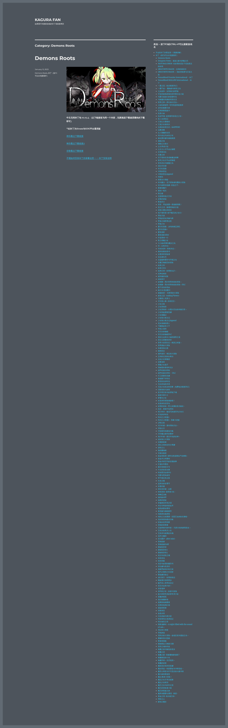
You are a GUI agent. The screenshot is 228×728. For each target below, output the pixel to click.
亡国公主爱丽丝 (164, 122)
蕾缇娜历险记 (163, 575)
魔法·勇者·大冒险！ (165, 677)
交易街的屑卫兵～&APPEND (169, 127)
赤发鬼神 (161, 588)
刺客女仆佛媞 (163, 180)
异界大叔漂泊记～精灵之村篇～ (170, 343)
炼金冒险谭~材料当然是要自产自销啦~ (173, 456)
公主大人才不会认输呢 (166, 149)
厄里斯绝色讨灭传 (165, 196)
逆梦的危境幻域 (164, 605)
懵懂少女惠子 (163, 365)
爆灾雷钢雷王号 (164, 467)
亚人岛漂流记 (163, 119)
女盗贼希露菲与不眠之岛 (167, 260)
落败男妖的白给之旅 (165, 569)
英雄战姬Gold (163, 544)
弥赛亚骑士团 (163, 348)
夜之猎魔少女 (163, 240)
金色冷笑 (161, 613)
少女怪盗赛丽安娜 (165, 312)
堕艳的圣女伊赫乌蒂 (165, 218)
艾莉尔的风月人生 (165, 530)
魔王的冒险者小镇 (165, 688)
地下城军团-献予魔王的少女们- (170, 213)
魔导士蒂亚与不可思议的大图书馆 (171, 671)
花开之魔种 (162, 536)
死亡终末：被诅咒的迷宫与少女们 (171, 412)
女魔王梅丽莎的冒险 (165, 262)
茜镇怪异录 (162, 547)
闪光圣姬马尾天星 (165, 616)
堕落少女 (161, 224)
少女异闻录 (162, 307)
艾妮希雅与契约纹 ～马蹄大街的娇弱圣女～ (174, 528)
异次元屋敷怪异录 (165, 340)
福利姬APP (162, 497)
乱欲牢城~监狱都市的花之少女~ (170, 116)
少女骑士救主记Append (167, 320)
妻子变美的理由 (164, 287)
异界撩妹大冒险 (164, 345)
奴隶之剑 (161, 265)
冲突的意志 (162, 171)
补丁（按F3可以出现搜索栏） (167, 55)
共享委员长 (162, 152)
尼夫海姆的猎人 (164, 323)
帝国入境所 (162, 329)
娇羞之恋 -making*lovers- (169, 296)
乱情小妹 (161, 113)
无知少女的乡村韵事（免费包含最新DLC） (174, 387)
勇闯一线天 (162, 191)
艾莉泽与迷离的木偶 (165, 533)
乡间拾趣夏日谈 (164, 108)
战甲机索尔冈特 (164, 370)
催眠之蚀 (161, 141)
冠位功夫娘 (162, 166)
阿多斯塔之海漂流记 (165, 619)
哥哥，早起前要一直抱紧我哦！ (170, 204)
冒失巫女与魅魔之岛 (165, 163)
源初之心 (161, 447)
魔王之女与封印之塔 (165, 685)
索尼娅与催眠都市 (165, 511)
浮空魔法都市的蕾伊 (165, 434)
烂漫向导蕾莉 (163, 464)
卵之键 (160, 193)
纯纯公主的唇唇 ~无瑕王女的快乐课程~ (173, 517)
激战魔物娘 (162, 450)
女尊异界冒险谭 (164, 254)
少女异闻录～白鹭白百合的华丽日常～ (172, 309)
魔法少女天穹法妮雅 (165, 680)
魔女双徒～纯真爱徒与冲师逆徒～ (171, 668)
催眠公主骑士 (163, 144)
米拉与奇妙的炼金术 (165, 505)
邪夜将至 (161, 610)
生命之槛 (161, 481)
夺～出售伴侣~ (163, 246)
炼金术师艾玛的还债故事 (167, 461)
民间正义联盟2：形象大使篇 (169, 420)
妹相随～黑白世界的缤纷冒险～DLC (171, 284)
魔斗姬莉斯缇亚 (164, 674)
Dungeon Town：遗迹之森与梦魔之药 (173, 61)
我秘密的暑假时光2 (165, 367)
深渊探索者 (162, 442)
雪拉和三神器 (163, 630)
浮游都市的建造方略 (165, 431)
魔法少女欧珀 (163, 682)
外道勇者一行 (163, 238)
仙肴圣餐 (161, 130)
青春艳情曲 (162, 641)
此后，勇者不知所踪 (165, 409)
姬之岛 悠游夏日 (164, 290)
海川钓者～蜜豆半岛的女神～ (169, 436)
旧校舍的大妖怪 (164, 389)
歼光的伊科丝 (163, 414)
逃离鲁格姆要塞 (164, 602)
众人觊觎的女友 (164, 133)
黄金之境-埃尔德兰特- (166, 696)
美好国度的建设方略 (165, 519)
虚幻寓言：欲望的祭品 (166, 577)
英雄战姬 (161, 541)
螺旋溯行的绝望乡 (165, 580)
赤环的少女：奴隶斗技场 (167, 591)
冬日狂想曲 (162, 168)
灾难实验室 (162, 453)
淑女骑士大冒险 (164, 439)
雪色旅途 (161, 633)
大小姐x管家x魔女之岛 (166, 243)
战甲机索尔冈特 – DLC (167, 373)
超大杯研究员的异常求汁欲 (168, 594)
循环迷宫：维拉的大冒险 (167, 354)
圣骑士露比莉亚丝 (165, 210)
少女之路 (161, 304)
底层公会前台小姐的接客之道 (169, 337)
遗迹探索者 (162, 608)
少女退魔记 (162, 315)
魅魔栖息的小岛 (164, 657)
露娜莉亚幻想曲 (164, 638)
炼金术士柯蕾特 (164, 459)
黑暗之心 (161, 699)
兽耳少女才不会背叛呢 (166, 160)
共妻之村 (161, 155)
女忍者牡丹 (162, 257)
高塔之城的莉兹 (164, 646)
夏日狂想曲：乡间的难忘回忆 (169, 226)
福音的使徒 (162, 500)
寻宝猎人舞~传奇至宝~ (167, 301)
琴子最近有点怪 (164, 478)
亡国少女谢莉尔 (164, 124)
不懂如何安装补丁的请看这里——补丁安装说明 (89, 158)
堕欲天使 (161, 215)
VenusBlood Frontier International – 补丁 (175, 77)
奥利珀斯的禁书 (164, 251)
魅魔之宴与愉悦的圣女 (166, 649)
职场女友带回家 (164, 522)
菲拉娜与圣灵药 (164, 566)
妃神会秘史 (162, 273)
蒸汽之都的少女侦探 (165, 572)
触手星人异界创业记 (165, 583)
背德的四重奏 (163, 525)
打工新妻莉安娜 (164, 376)
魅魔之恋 (161, 652)
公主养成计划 (163, 146)
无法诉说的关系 (164, 384)
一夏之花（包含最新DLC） (168, 86)
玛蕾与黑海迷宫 (164, 475)
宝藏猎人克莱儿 (164, 298)
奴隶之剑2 (162, 268)
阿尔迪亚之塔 (163, 622)
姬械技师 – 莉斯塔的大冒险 (168, 293)
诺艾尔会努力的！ (165, 586)
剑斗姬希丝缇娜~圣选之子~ (168, 185)
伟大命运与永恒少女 (165, 135)
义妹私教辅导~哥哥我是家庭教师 (170, 105)
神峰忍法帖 (162, 494)
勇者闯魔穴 (162, 188)
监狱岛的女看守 (164, 483)
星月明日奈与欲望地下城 (167, 392)
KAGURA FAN (48, 19)
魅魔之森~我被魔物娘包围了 (169, 655)
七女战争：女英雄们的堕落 (168, 91)
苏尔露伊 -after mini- (167, 539)
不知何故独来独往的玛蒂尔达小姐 (171, 94)
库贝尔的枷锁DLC (165, 334)
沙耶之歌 (161, 423)
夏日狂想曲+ (163, 229)
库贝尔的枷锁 (163, 331)
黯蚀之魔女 (162, 702)
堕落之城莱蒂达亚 (165, 221)
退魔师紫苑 (162, 597)
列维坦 (160, 177)
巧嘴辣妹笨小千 (164, 326)
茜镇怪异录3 (162, 552)
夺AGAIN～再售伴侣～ (167, 249)
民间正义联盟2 (163, 417)
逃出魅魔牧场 (163, 599)
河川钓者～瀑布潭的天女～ (168, 425)
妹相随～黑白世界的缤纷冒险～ (170, 282)
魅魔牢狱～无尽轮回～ (166, 660)
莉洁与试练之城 (164, 555)
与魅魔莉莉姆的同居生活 (167, 99)
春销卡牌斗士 (163, 395)
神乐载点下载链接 (74, 136)
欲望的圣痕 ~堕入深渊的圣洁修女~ (171, 406)
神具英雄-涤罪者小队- (166, 492)
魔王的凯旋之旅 (164, 691)
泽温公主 (161, 428)
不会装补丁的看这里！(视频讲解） (169, 52)
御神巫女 (161, 351)
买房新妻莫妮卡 (164, 110)
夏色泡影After (163, 235)
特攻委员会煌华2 (164, 472)
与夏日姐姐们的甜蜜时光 (167, 97)
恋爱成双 (161, 362)
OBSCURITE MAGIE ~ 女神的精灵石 (172, 69)
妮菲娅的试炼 (163, 276)
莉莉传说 (161, 558)
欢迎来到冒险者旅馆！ (166, 401)
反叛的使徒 (162, 199)
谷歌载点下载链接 (74, 150)
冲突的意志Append (165, 174)
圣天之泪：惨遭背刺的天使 (168, 207)
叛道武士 (161, 202)
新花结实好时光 (164, 381)
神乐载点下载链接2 (75, 143)
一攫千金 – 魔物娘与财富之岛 (169, 88)
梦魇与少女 (162, 398)
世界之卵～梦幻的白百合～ (168, 102)
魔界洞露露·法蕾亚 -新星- (168, 693)
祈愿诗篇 (161, 486)
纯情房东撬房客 (164, 514)
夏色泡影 (161, 232)
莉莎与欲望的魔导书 (165, 564)
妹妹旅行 (161, 279)
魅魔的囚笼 (162, 663)
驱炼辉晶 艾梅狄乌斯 (166, 644)
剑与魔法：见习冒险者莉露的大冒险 (171, 182)
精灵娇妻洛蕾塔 (164, 508)
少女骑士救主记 (164, 318)
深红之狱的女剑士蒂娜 (166, 445)
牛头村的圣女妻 (164, 470)
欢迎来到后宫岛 (164, 403)
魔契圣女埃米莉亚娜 (165, 666)
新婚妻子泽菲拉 (164, 378)
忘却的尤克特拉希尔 (165, 356)
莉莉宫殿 (161, 561)
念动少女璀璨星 (164, 359)
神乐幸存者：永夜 (165, 489)
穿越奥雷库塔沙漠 (165, 503)
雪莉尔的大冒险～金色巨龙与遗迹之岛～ (173, 635)
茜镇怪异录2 (163, 550)
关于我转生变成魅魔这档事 (168, 157)
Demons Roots (55, 58)
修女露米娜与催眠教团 (166, 138)
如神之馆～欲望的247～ (167, 271)
